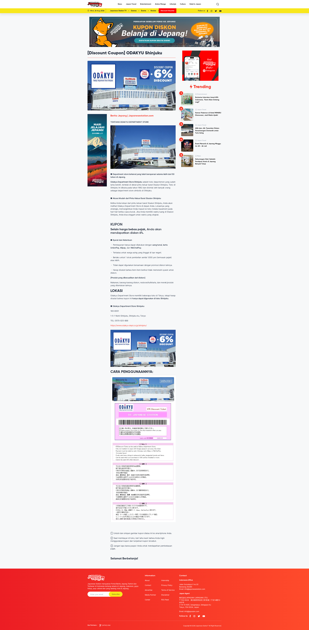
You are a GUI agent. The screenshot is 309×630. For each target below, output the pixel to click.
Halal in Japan (195, 4)
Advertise (148, 590)
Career (147, 600)
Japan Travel (131, 4)
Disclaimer (165, 595)
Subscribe (116, 594)
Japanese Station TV (118, 11)
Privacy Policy (166, 585)
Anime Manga (160, 4)
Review (153, 11)
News (120, 4)
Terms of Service (168, 590)
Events (143, 11)
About (147, 580)
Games (134, 11)
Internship (165, 580)
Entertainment (145, 4)
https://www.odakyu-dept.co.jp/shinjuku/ (128, 325)
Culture (183, 4)
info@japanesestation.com (194, 589)
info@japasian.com (191, 611)
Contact (148, 585)
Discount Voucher (167, 11)
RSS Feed (165, 600)
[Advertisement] (200, 187)
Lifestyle (173, 4)
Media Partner (150, 595)
